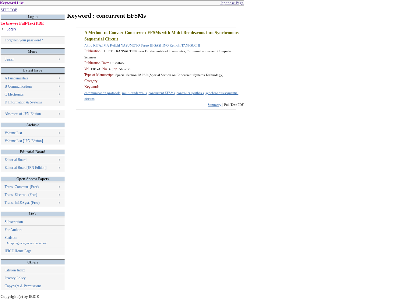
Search (9, 59)
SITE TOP (9, 10)
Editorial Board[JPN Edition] (26, 168)
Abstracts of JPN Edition (23, 114)
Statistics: (26, 240)
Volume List (14, 133)
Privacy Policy (15, 278)
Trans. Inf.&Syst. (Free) (22, 203)
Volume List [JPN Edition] (24, 141)
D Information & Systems (23, 102)
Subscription (14, 222)
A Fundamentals (16, 78)
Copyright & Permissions (23, 286)
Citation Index (15, 270)
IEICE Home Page (18, 251)
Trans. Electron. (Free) (21, 195)
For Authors (13, 230)
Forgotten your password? (24, 40)
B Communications (18, 86)
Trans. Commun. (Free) (22, 187)
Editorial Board (15, 160)
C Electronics (14, 94)
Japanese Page (232, 3)
